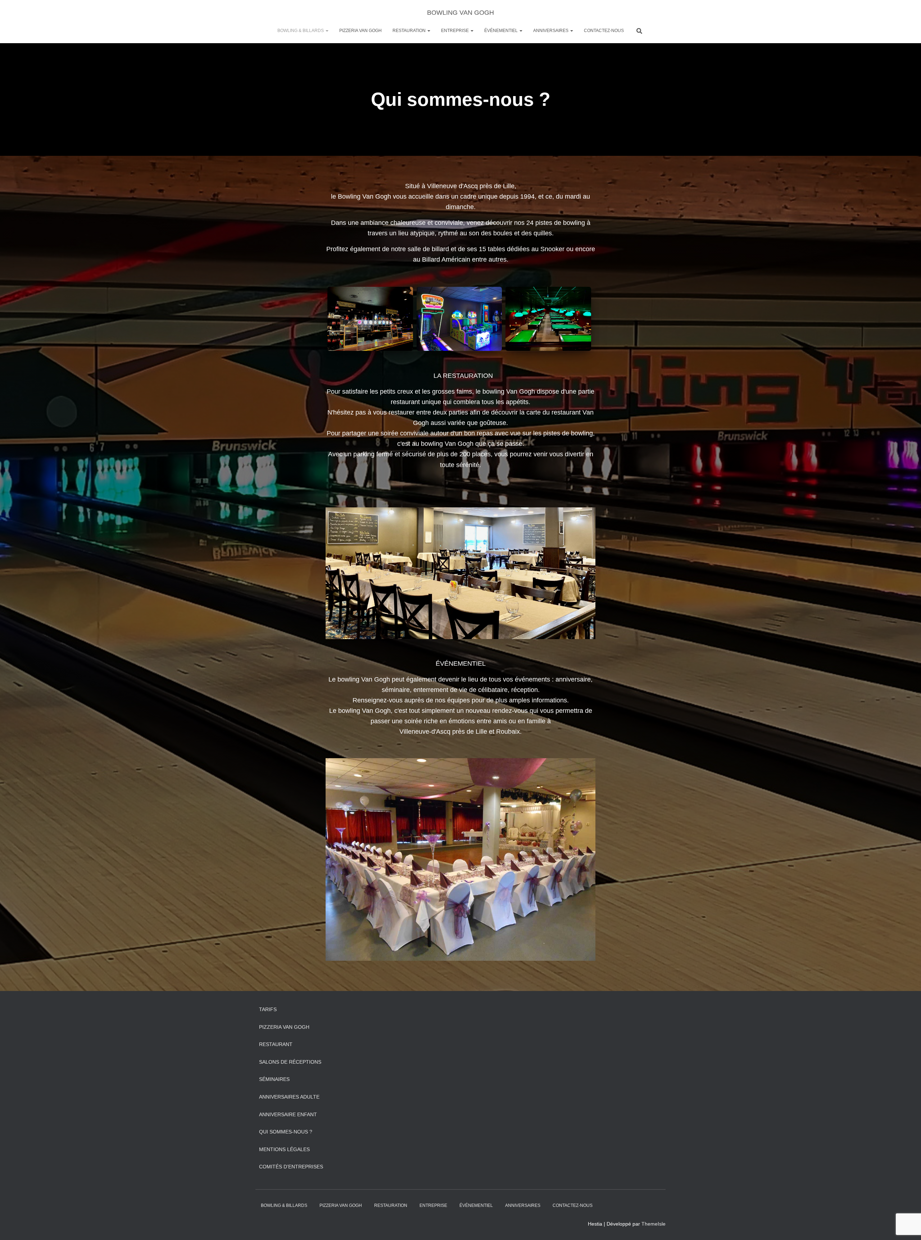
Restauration (410, 30)
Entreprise (455, 30)
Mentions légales (284, 1149)
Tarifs (268, 1009)
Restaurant (275, 1044)
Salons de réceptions (290, 1062)
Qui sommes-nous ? (285, 1132)
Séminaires (274, 1079)
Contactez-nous (604, 30)
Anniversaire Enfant (288, 1114)
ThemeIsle (653, 1224)
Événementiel (501, 30)
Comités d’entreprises (291, 1166)
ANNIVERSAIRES (551, 30)
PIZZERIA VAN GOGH (360, 30)
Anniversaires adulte (289, 1097)
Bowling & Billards (301, 30)
